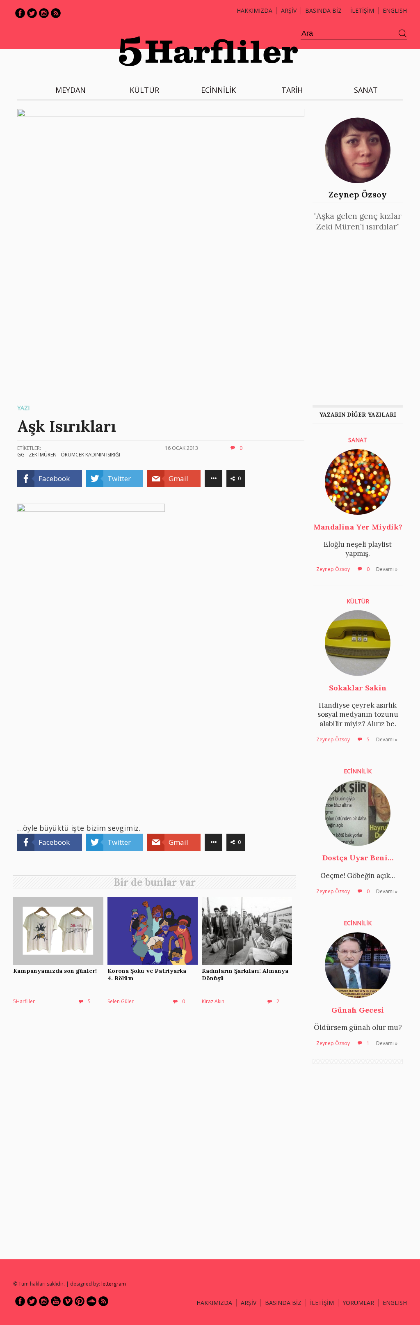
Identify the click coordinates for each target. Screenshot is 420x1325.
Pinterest (79, 1301)
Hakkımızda (254, 10)
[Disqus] (156, 1134)
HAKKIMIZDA (214, 1303)
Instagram (44, 13)
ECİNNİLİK (218, 90)
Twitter (32, 13)
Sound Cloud (91, 1301)
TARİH (292, 90)
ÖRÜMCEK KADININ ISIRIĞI (90, 454)
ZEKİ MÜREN (43, 454)
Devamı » (386, 569)
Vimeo (68, 1301)
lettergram (113, 1283)
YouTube (56, 1301)
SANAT (366, 90)
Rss (56, 13)
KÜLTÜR (144, 90)
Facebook (20, 13)
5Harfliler (24, 1001)
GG (21, 454)
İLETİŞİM (362, 10)
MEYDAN (70, 90)
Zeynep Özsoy (358, 194)
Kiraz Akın (213, 1001)
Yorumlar (358, 1303)
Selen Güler (120, 1001)
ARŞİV (289, 10)
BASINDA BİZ (323, 10)
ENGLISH (395, 10)
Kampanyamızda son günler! (55, 970)
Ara (403, 34)
